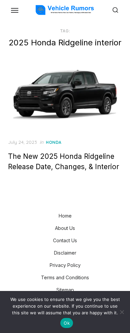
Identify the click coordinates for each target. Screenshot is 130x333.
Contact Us (65, 240)
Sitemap (65, 290)
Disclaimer (65, 253)
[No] (121, 312)
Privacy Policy (65, 265)
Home (65, 216)
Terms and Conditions (65, 277)
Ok (67, 323)
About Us (65, 228)
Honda (54, 142)
